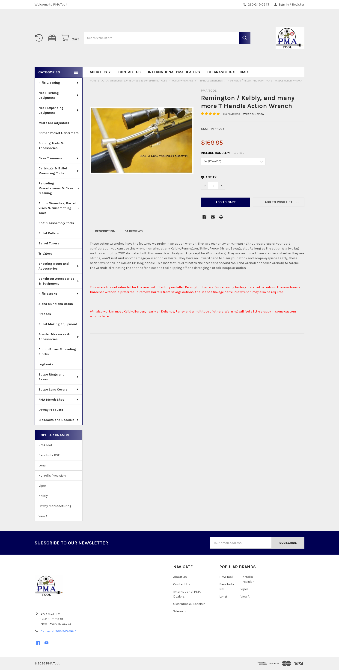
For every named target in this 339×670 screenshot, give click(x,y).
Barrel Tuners (49, 243)
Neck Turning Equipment (49, 95)
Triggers (45, 253)
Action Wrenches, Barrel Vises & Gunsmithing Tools (57, 208)
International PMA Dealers (174, 72)
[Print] (221, 216)
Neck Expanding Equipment (51, 110)
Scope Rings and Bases (52, 377)
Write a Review (253, 114)
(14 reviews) (231, 114)
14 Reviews (134, 231)
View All (44, 516)
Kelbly (43, 496)
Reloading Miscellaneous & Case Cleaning (56, 188)
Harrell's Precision (52, 476)
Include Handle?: (222, 153)
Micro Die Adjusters (54, 123)
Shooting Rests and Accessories (54, 266)
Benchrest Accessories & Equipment (56, 281)
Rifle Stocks (48, 294)
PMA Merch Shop (51, 400)
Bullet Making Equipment (58, 324)
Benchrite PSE (49, 455)
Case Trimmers (50, 158)
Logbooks (46, 364)
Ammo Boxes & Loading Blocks (57, 351)
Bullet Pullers (49, 233)
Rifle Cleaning (49, 83)
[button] (278, 202)
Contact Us (129, 72)
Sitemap (179, 611)
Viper (42, 486)
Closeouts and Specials (56, 420)
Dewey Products (51, 410)
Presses (45, 314)
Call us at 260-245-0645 (59, 631)
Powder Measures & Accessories (54, 336)
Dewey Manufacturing (55, 506)
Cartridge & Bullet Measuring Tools (53, 170)
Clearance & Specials (228, 72)
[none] (141, 140)
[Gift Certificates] (53, 38)
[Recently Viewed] (40, 38)
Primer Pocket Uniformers (59, 133)
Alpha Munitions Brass (56, 304)
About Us (98, 72)
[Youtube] (46, 642)
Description (105, 231)
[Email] (212, 216)
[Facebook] (204, 216)
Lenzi (42, 465)
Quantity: (209, 177)
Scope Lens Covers (53, 389)
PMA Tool (45, 445)
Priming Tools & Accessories (51, 145)
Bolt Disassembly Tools (56, 223)
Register (298, 4)
